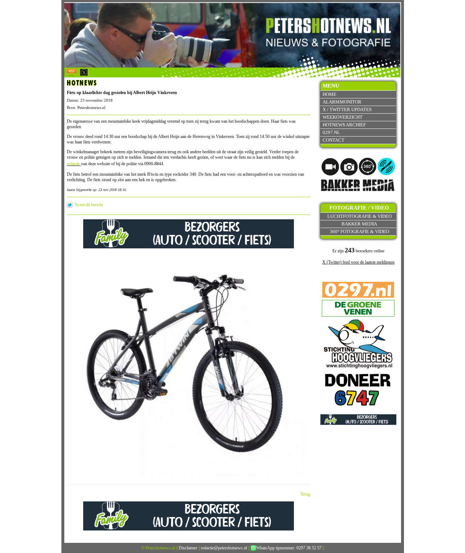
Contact (333, 140)
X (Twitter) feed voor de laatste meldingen (358, 262)
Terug (305, 494)
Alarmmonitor (342, 102)
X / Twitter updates (347, 109)
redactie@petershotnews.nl (224, 547)
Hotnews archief (344, 124)
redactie (73, 163)
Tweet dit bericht (88, 204)
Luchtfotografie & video (359, 216)
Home (329, 94)
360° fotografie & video (359, 231)
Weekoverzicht (343, 117)
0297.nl (331, 132)
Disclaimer (188, 547)
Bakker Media (359, 224)
